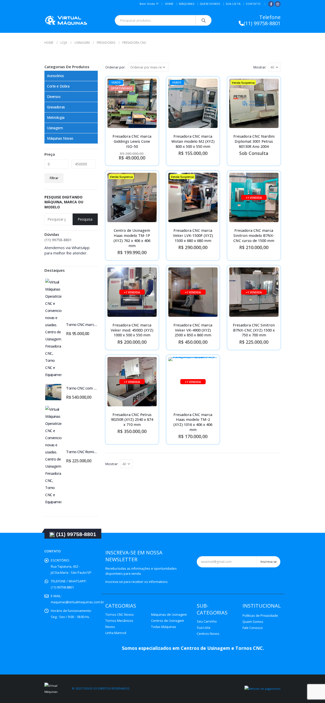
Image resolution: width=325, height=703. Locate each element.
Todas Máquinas (163, 627)
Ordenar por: (115, 67)
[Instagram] (278, 4)
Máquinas (186, 4)
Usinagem (55, 127)
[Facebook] (271, 4)
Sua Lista (233, 4)
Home (169, 4)
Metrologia (55, 117)
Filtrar (54, 178)
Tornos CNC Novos (119, 614)
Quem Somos (210, 4)
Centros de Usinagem (167, 621)
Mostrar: (259, 67)
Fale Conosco (252, 628)
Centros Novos (208, 634)
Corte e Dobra (58, 86)
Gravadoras (56, 107)
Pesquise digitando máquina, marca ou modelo (63, 202)
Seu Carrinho (207, 621)
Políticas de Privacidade (260, 615)
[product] (53, 328)
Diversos (54, 96)
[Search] (204, 20)
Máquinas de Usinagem (169, 614)
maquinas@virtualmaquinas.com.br (77, 602)
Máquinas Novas (60, 138)
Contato (253, 4)
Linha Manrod (115, 633)
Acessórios (55, 75)
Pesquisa (85, 219)
